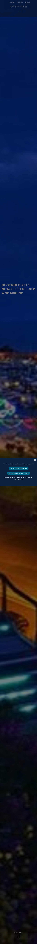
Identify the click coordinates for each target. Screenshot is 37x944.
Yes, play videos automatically (18, 468)
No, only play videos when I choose (18, 473)
